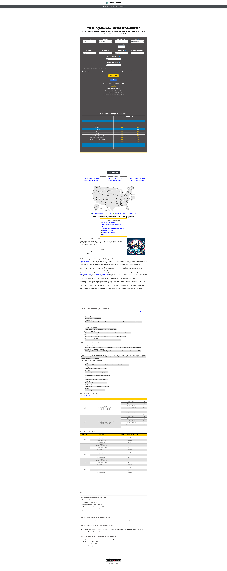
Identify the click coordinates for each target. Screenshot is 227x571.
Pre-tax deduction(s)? (112, 56)
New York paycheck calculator (137, 178)
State (136, 39)
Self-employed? (105, 50)
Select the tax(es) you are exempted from (94, 68)
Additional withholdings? (137, 50)
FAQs (103, 234)
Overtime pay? (121, 44)
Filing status (89, 50)
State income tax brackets (109, 230)
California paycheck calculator (114, 178)
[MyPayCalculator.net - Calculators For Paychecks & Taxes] (113, 2)
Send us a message (113, 172)
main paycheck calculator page (134, 311)
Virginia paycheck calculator (91, 180)
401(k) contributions (86, 274)
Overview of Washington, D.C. (110, 222)
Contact (122, 6)
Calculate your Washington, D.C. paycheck (113, 228)
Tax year (89, 39)
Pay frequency (120, 50)
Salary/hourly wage (121, 39)
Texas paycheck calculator (137, 180)
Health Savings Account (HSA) (101, 274)
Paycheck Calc (106, 6)
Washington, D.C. (85, 261)
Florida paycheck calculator (114, 180)
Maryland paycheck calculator (91, 178)
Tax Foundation (88, 395)
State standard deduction (108, 232)
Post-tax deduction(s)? (113, 62)
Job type (105, 39)
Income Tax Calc (115, 6)
